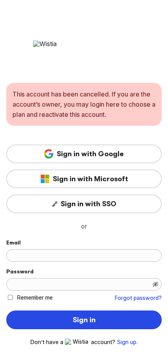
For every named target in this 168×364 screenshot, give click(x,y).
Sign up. (127, 342)
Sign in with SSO (88, 204)
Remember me (35, 297)
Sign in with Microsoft (90, 179)
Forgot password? (138, 298)
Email (13, 242)
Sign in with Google (90, 154)
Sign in (84, 320)
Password (20, 271)
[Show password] (155, 284)
